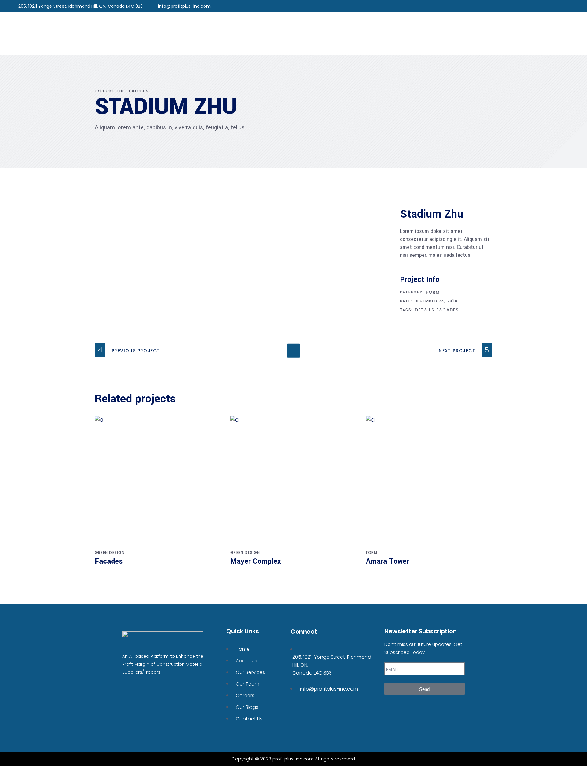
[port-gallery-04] (242, 263)
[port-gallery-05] (192, 229)
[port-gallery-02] (141, 212)
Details (424, 310)
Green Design (109, 552)
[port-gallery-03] (344, 229)
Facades (447, 310)
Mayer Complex (255, 561)
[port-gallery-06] (141, 263)
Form (433, 292)
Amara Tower (387, 561)
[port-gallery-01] (141, 246)
